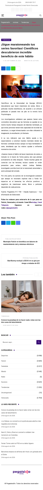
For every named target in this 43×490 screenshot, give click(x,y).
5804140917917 (30, 2)
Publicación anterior (13, 239)
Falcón (3, 361)
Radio (3, 377)
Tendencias (5, 316)
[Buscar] (41, 15)
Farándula (4, 366)
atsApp (34, 202)
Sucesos (4, 382)
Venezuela (4, 398)
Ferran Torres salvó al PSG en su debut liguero (17, 443)
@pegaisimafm (12, 208)
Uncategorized (6, 393)
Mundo (3, 371)
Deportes (4, 356)
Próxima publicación (30, 258)
